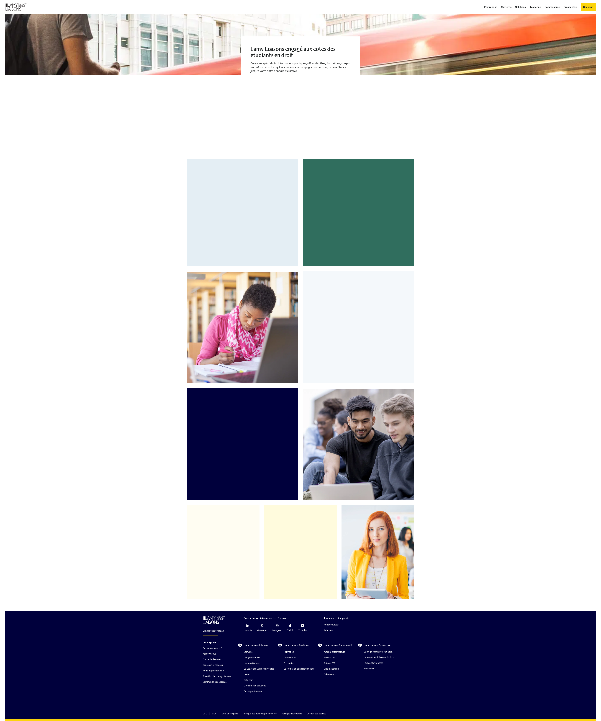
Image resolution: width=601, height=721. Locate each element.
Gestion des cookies (316, 713)
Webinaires (369, 668)
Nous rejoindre (209, 554)
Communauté (552, 7)
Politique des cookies (292, 713)
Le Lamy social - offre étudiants (218, 224)
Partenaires (329, 657)
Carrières (506, 7)
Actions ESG (330, 663)
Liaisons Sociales (252, 663)
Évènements (330, 674)
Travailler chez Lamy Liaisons (217, 676)
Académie (535, 7)
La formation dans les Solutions (299, 668)
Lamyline (248, 651)
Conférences (290, 657)
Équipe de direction (212, 659)
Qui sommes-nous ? (212, 648)
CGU (205, 713)
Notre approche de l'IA (213, 670)
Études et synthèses (373, 662)
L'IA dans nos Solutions (255, 685)
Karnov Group (209, 653)
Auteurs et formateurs (334, 651)
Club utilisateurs (331, 668)
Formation (289, 651)
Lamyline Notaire (252, 657)
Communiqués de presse (214, 681)
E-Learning (289, 663)
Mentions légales (229, 713)
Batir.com (248, 679)
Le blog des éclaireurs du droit (378, 651)
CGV (214, 713)
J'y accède (325, 319)
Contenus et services (213, 664)
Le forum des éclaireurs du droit (379, 657)
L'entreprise (490, 7)
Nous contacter (331, 624)
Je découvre (210, 245)
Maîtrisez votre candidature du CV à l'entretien (341, 309)
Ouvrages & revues (253, 691)
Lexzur (247, 674)
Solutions (520, 7)
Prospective (570, 7)
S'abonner (328, 630)
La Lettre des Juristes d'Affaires (259, 668)
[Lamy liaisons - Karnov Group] (18, 7)
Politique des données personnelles (260, 713)
